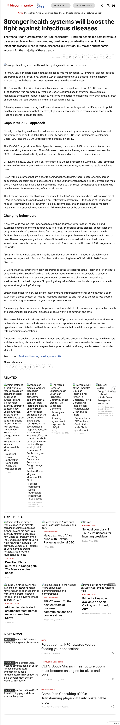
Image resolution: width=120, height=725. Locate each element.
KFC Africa (45, 653)
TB (59, 356)
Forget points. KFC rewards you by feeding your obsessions (68, 647)
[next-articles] (114, 389)
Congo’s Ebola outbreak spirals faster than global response (106, 397)
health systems (48, 356)
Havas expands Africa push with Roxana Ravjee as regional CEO (59, 539)
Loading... (5, 723)
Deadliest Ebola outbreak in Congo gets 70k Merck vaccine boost (13, 461)
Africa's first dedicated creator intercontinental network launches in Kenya (21, 613)
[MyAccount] (114, 5)
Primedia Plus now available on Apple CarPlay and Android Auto (95, 604)
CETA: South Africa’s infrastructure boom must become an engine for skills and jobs (73, 670)
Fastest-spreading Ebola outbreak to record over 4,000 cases (35, 491)
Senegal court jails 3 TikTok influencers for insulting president (96, 533)
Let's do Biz (114, 723)
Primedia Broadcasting (91, 613)
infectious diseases (27, 356)
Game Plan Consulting (50, 707)
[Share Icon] (112, 652)
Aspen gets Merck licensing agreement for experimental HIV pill (59, 420)
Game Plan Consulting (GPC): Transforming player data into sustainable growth (73, 698)
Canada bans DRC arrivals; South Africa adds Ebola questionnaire (82, 424)
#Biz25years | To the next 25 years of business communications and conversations (58, 608)
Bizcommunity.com (51, 620)
